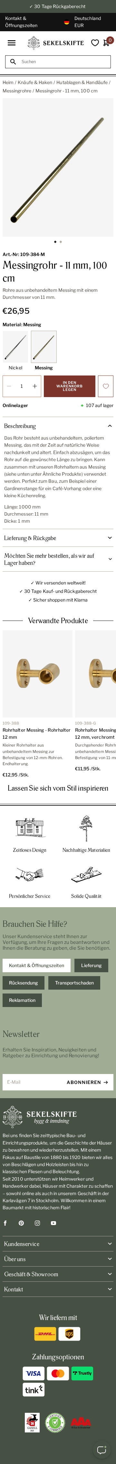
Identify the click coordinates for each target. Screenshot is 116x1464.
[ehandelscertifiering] (55, 1422)
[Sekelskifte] (58, 1117)
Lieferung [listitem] (91, 965)
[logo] (56, 43)
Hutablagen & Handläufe (82, 82)
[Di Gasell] (32, 1423)
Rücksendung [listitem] (23, 982)
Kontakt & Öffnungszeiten (21, 21)
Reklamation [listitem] (22, 1000)
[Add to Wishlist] (105, 386)
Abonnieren (84, 1082)
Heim (8, 82)
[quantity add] (34, 386)
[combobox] (64, 61)
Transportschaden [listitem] (74, 982)
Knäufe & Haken (35, 82)
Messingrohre (17, 90)
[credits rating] (81, 1423)
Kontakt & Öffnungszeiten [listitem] (36, 965)
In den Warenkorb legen (69, 386)
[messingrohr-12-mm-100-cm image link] (58, 167)
